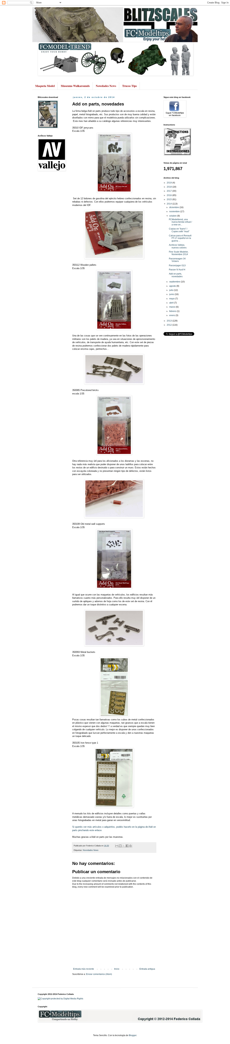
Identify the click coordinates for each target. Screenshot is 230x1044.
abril (171, 303)
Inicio (116, 969)
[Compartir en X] (123, 846)
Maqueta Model (45, 86)
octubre (173, 216)
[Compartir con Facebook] (127, 846)
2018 (169, 187)
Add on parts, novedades (176, 275)
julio (171, 290)
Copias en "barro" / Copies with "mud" (179, 230)
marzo (172, 307)
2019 (169, 182)
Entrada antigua (147, 969)
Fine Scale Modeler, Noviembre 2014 (178, 253)
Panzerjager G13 (177, 265)
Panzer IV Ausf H (177, 269)
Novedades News (106, 86)
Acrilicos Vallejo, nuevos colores (178, 246)
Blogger (132, 1035)
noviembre (174, 211)
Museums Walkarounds (75, 86)
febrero (173, 311)
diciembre (174, 207)
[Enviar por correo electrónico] (117, 846)
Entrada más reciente (83, 969)
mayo (172, 298)
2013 (169, 321)
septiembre (175, 281)
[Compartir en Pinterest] (130, 846)
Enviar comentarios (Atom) (99, 974)
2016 (169, 195)
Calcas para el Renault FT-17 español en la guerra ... (180, 238)
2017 (169, 191)
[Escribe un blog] (120, 846)
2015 (169, 199)
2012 (169, 325)
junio (172, 294)
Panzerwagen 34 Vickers (177, 259)
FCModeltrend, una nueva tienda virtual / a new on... (180, 222)
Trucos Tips (129, 86)
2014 (169, 203)
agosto (172, 286)
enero (172, 315)
